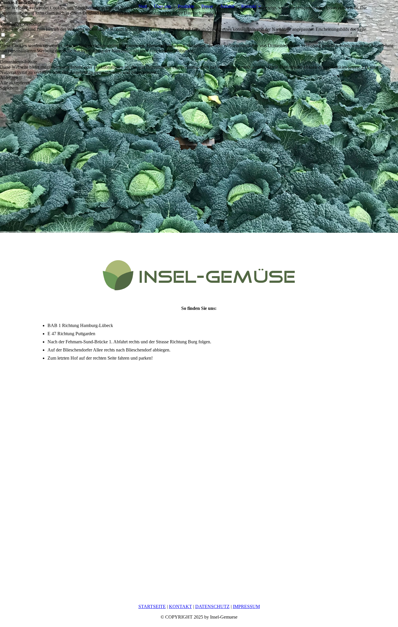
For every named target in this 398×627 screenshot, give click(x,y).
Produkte (186, 6)
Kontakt (248, 6)
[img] (199, 116)
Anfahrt (227, 6)
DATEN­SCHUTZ (212, 606)
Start (142, 6)
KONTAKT (180, 606)
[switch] (3, 18)
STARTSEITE (152, 606)
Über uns (162, 6)
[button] (199, 77)
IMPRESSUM (246, 606)
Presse (207, 6)
